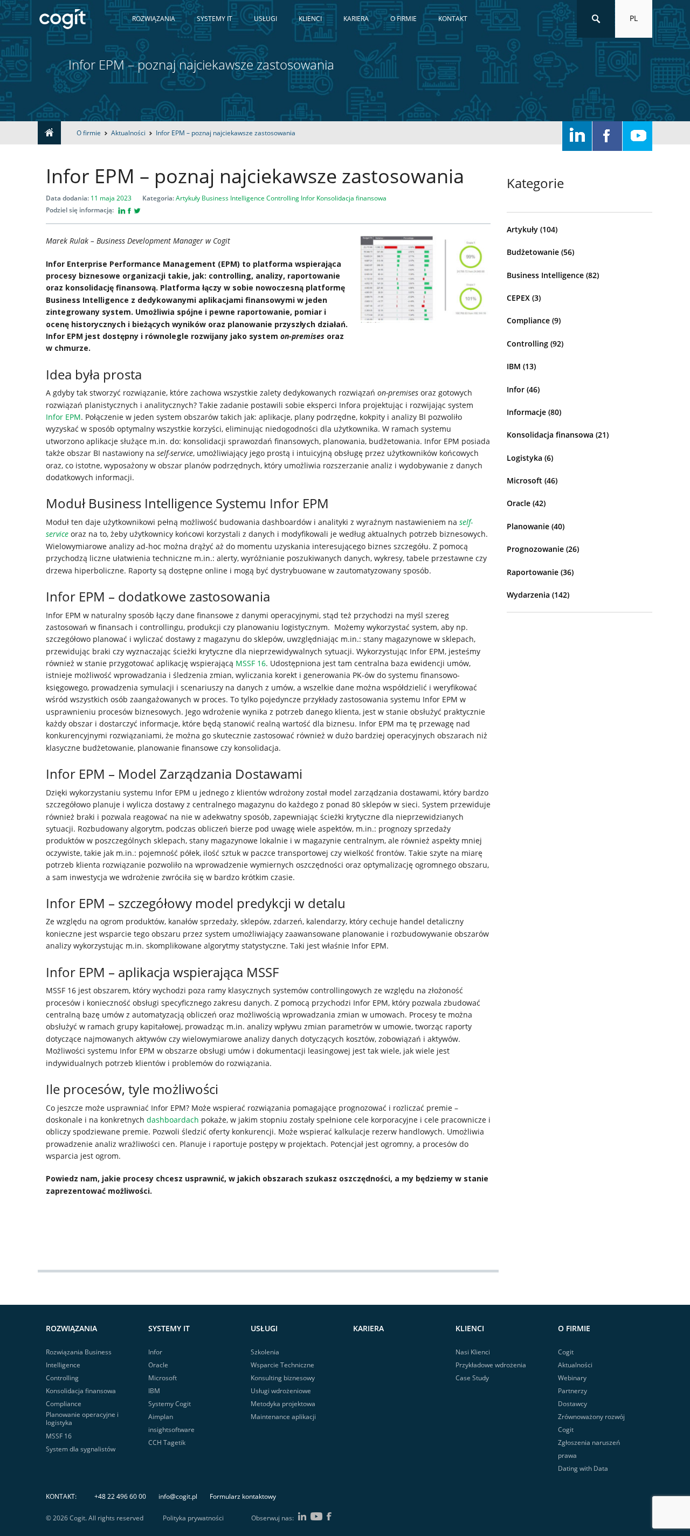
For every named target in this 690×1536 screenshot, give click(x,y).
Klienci (310, 18)
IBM (514, 366)
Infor (516, 389)
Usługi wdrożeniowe (281, 1390)
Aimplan (160, 1416)
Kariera (356, 18)
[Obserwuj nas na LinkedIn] (577, 136)
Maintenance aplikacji (283, 1416)
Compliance (528, 320)
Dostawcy (572, 1403)
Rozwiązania (153, 18)
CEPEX (518, 298)
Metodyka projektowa (283, 1403)
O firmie (403, 18)
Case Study (472, 1377)
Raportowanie (532, 572)
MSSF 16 (251, 663)
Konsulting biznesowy (283, 1377)
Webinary (572, 1377)
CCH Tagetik (166, 1442)
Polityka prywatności (193, 1518)
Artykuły (522, 229)
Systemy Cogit (169, 1403)
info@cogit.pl (177, 1496)
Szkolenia (265, 1352)
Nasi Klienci (473, 1352)
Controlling (527, 343)
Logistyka (524, 458)
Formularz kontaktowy (243, 1496)
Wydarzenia (528, 595)
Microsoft (524, 480)
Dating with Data (583, 1468)
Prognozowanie (535, 549)
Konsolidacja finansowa (550, 435)
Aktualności (575, 1364)
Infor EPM (63, 417)
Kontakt (452, 18)
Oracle (518, 503)
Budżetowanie (533, 252)
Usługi (265, 18)
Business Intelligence (545, 275)
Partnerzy (572, 1390)
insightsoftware (171, 1429)
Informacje (526, 412)
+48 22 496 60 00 (120, 1496)
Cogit (566, 1352)
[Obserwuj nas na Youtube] (637, 136)
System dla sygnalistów (80, 1449)
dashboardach (173, 1120)
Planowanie (528, 526)
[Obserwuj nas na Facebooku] (607, 136)
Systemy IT (214, 18)
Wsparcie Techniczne (282, 1364)
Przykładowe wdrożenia (491, 1364)
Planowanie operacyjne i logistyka (82, 1419)
